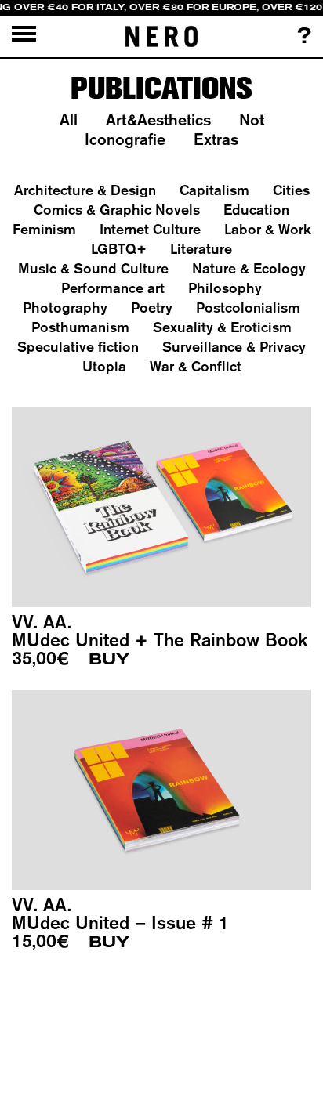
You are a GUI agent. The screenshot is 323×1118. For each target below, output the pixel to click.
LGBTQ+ (119, 249)
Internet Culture (150, 229)
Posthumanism (80, 327)
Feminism (44, 229)
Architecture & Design (85, 190)
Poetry (151, 307)
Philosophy (225, 288)
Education (256, 209)
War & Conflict (195, 366)
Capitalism (214, 190)
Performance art (113, 288)
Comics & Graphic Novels (117, 209)
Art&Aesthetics (158, 119)
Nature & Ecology (249, 268)
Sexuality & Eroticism (222, 327)
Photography (65, 307)
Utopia (104, 366)
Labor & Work (267, 229)
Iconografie (125, 139)
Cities (291, 190)
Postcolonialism (248, 307)
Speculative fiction (78, 346)
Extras (216, 139)
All (69, 119)
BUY (109, 659)
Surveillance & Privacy (234, 346)
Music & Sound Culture (93, 268)
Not (251, 119)
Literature (201, 249)
